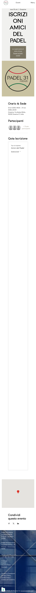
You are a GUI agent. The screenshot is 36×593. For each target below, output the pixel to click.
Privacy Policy (6, 575)
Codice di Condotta (8, 580)
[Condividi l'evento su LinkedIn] (18, 523)
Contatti (4, 567)
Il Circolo (4, 561)
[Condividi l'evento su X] (13, 523)
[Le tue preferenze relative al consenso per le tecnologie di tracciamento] (3, 590)
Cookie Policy (6, 577)
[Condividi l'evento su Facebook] (9, 523)
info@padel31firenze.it (8, 555)
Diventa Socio (6, 565)
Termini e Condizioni (8, 573)
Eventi (18, 3)
